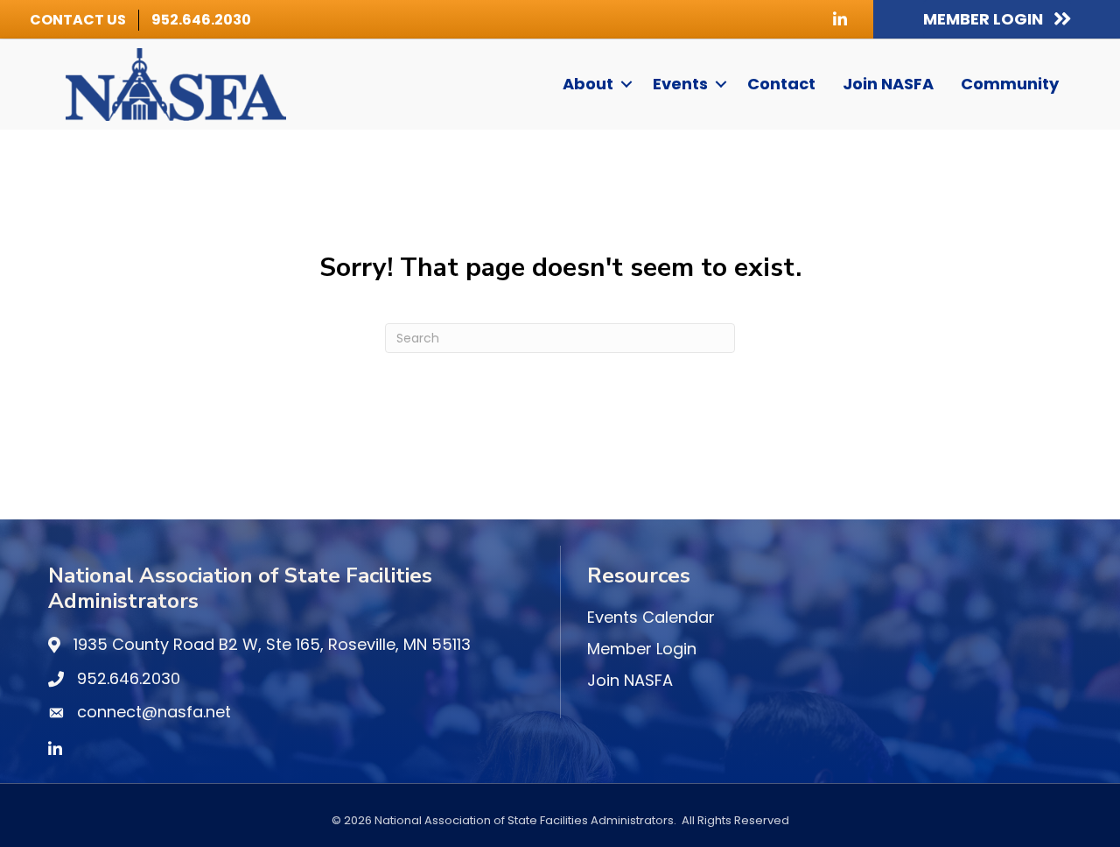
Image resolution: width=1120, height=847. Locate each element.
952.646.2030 (201, 20)
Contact (781, 84)
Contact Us (78, 20)
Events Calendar (651, 617)
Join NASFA (888, 84)
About (588, 84)
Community (1010, 84)
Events (680, 84)
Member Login (641, 649)
